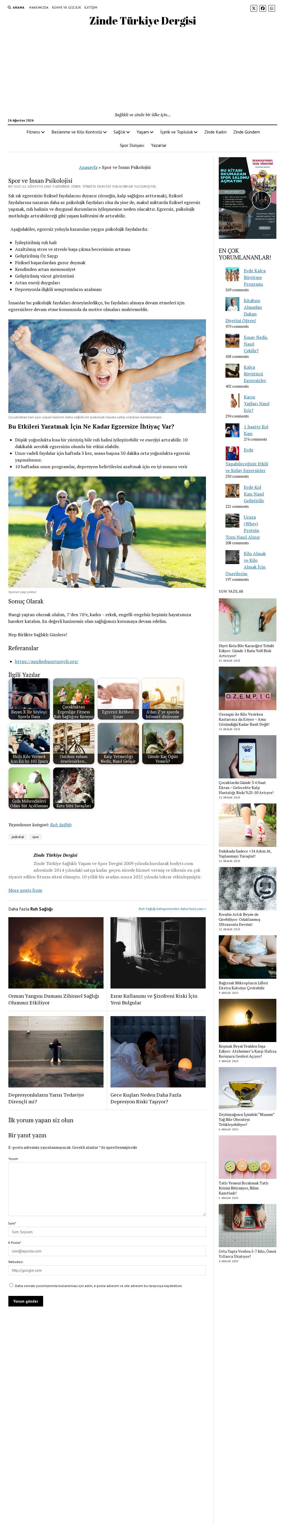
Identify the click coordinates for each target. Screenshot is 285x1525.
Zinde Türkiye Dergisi (142, 20)
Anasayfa (88, 167)
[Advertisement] (142, 69)
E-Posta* (14, 1242)
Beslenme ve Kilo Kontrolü (76, 132)
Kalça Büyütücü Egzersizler (255, 373)
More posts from (25, 890)
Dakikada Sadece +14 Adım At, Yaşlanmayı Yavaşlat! (245, 854)
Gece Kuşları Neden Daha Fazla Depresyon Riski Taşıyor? (145, 1098)
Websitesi (15, 1262)
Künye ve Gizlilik (66, 7)
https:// (23, 661)
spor (35, 837)
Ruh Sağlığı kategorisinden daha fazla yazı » (172, 909)
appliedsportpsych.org (54, 661)
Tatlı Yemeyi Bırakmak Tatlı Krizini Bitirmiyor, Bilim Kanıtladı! (244, 1188)
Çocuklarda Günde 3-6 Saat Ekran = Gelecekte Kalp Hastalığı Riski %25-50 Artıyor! (246, 787)
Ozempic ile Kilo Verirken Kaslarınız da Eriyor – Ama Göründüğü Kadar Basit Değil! (244, 719)
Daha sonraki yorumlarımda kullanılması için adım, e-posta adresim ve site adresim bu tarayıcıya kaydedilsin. (99, 1286)
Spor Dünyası (132, 145)
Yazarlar (158, 145)
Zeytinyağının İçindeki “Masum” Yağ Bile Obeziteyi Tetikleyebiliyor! (246, 1119)
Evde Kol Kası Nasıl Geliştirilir (254, 494)
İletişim (90, 7)
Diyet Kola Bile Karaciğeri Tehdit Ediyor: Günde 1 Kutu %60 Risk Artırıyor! (246, 650)
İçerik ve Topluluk (176, 132)
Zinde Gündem (246, 132)
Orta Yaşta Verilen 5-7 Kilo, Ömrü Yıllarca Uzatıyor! (247, 1254)
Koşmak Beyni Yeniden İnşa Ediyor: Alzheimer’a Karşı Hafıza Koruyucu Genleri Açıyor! (247, 1051)
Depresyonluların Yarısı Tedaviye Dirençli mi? (46, 1098)
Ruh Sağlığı (61, 825)
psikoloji (18, 837)
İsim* (12, 1223)
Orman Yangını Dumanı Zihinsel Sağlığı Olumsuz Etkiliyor (53, 999)
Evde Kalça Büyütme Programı (255, 277)
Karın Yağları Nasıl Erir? (256, 403)
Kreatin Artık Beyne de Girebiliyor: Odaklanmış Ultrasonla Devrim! (239, 919)
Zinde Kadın (215, 132)
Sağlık (119, 132)
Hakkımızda (39, 7)
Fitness (33, 132)
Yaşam (143, 132)
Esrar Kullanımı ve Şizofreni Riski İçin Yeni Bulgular (153, 999)
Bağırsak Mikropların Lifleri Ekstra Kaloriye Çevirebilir (243, 985)
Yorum (13, 1159)
